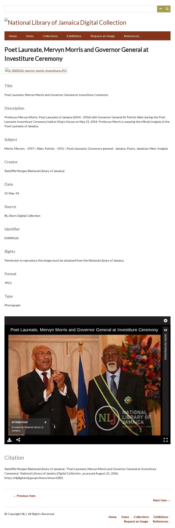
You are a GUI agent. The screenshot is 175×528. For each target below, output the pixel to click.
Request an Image (102, 36)
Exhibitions (74, 36)
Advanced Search (160, 9)
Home (13, 36)
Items (30, 36)
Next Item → (162, 500)
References (131, 36)
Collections (50, 36)
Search (167, 9)
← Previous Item (24, 496)
